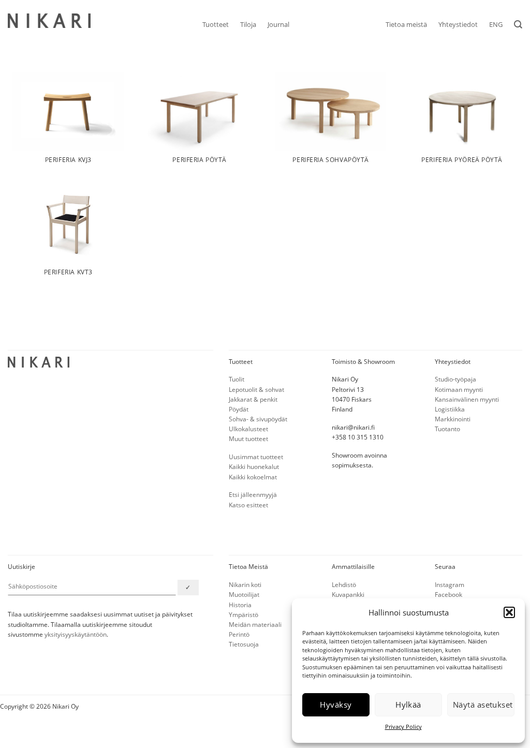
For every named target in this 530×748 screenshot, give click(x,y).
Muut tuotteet (248, 438)
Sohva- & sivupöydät (258, 419)
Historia (240, 604)
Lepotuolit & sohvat (256, 389)
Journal (278, 24)
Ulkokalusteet (248, 428)
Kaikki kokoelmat (253, 477)
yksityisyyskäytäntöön (76, 634)
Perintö (239, 634)
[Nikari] (49, 20)
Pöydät (238, 409)
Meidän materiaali (255, 624)
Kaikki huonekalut (254, 466)
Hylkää (408, 704)
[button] (509, 612)
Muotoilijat (244, 594)
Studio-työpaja (455, 379)
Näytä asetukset (483, 704)
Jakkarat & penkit (253, 399)
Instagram (449, 584)
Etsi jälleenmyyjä (253, 494)
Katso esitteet (248, 505)
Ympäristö (243, 614)
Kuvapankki (348, 594)
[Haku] (518, 24)
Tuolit (236, 379)
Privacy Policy (403, 726)
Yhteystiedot (458, 24)
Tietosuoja (244, 644)
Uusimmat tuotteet (256, 456)
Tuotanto (447, 428)
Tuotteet (215, 24)
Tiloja (248, 24)
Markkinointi (452, 419)
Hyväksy (335, 704)
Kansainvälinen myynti (467, 399)
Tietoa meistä (406, 24)
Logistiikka (450, 409)
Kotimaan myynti (459, 389)
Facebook (448, 594)
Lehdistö (344, 584)
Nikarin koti (245, 584)
